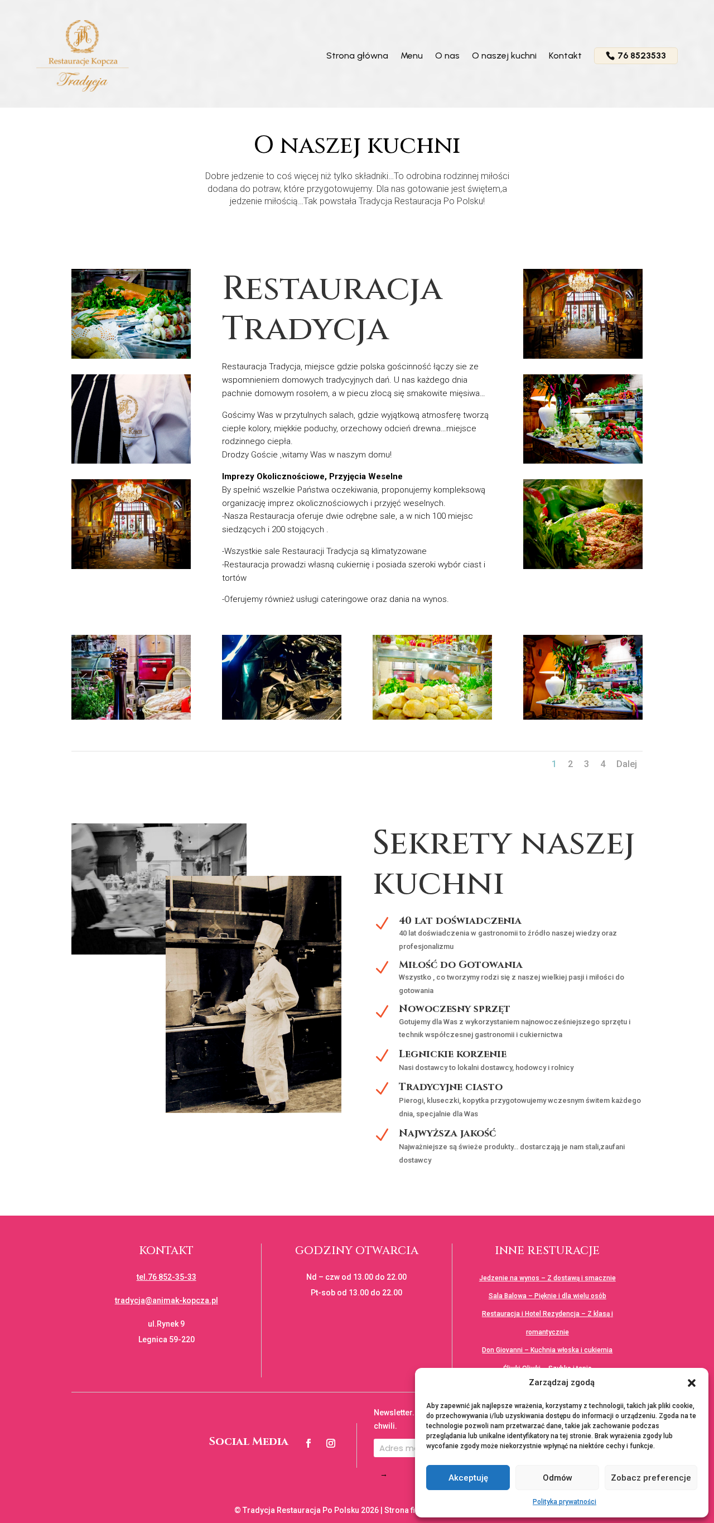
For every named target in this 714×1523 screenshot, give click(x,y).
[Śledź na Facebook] (308, 1443)
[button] (691, 1383)
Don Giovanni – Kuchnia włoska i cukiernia (547, 1350)
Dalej (626, 764)
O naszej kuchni (504, 55)
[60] (131, 716)
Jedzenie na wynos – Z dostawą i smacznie (547, 1278)
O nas (447, 55)
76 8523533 (641, 55)
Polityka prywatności (564, 1502)
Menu (412, 55)
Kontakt (565, 55)
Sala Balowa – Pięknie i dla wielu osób (547, 1296)
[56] (583, 716)
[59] (281, 716)
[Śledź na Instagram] (331, 1443)
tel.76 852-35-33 (166, 1277)
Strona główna (357, 55)
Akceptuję (468, 1478)
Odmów (557, 1478)
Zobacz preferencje (651, 1478)
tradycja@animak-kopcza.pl (166, 1300)
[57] (432, 716)
